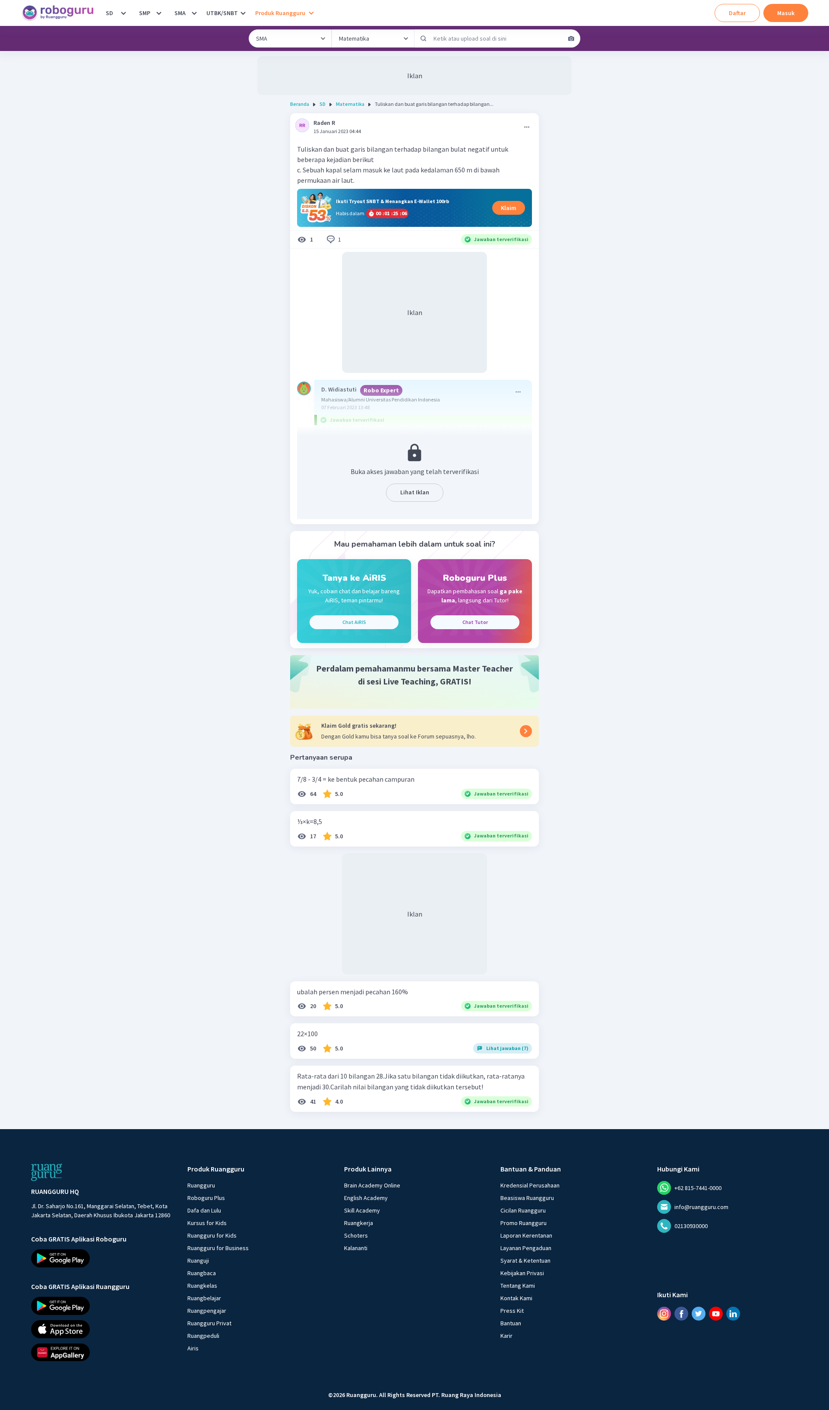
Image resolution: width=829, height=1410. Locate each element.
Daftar (737, 13)
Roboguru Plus (206, 1198)
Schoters (356, 1235)
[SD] (123, 13)
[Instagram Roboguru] (664, 1314)
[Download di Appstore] (101, 1329)
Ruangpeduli (203, 1336)
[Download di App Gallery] (101, 1352)
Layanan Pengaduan (525, 1248)
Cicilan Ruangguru (523, 1210)
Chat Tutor (475, 622)
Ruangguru (201, 1185)
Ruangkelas (202, 1285)
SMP (144, 13)
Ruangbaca (201, 1273)
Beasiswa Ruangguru (527, 1198)
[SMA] (194, 13)
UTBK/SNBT (222, 13)
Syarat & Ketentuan (525, 1260)
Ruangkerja (358, 1223)
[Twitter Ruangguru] (699, 1314)
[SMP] (159, 13)
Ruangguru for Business (218, 1248)
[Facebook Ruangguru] (681, 1314)
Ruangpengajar (206, 1311)
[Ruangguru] (46, 1172)
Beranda (299, 104)
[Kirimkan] (423, 38)
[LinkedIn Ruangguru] (733, 1314)
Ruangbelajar (204, 1298)
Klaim (508, 208)
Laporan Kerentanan (526, 1235)
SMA (180, 13)
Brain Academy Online (372, 1185)
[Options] (527, 127)
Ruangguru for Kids (212, 1235)
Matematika (350, 104)
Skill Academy (362, 1210)
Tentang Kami (517, 1285)
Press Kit (512, 1311)
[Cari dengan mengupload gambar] (571, 38)
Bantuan (510, 1323)
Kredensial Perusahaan (530, 1185)
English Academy (366, 1198)
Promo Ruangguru (523, 1223)
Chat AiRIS (354, 622)
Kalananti (355, 1248)
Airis (193, 1348)
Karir (506, 1336)
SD (109, 13)
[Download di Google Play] (101, 1258)
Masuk (785, 13)
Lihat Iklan (414, 492)
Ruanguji (198, 1260)
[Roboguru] (60, 13)
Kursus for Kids (207, 1223)
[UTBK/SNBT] (243, 13)
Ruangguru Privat (209, 1323)
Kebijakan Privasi (522, 1273)
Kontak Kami (516, 1298)
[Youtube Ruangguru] (716, 1314)
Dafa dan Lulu (204, 1210)
